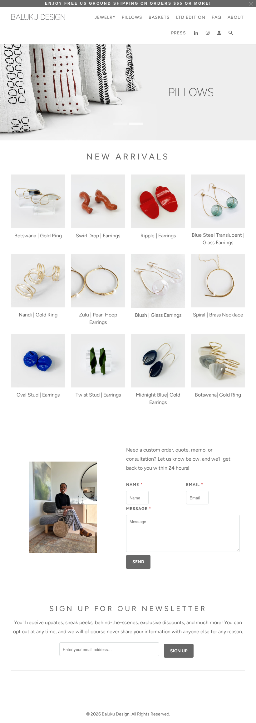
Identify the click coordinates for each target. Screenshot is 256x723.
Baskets (159, 17)
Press (179, 33)
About (236, 17)
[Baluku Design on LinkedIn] (195, 34)
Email (194, 484)
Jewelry (105, 17)
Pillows (132, 17)
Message (138, 508)
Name (134, 484)
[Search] (231, 34)
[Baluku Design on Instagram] (206, 34)
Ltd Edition (190, 17)
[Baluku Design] (38, 17)
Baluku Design (116, 714)
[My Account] (218, 34)
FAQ (216, 17)
